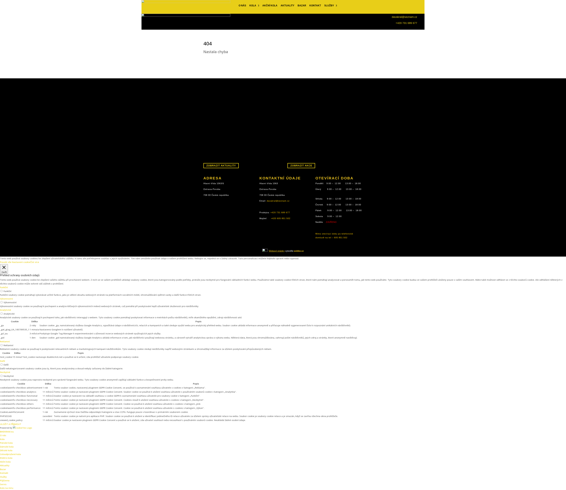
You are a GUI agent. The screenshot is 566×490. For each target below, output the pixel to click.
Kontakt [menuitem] (4, 472)
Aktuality (287, 6)
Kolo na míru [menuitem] (6, 487)
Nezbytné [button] (5, 372)
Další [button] (2, 360)
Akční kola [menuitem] (5, 461)
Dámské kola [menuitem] (7, 446)
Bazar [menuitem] (3, 469)
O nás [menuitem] (3, 435)
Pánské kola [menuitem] (6, 442)
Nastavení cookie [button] (21, 262)
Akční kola (269, 6)
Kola (252, 6)
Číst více (34, 262)
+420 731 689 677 (406, 23)
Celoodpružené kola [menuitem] (10, 454)
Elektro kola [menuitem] (6, 457)
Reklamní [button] (5, 341)
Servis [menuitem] (3, 484)
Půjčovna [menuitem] (4, 480)
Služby (329, 6)
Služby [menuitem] (3, 476)
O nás (242, 6)
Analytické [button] (5, 309)
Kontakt (315, 6)
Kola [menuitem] (2, 439)
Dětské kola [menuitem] (6, 450)
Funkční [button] (4, 287)
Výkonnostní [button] (6, 298)
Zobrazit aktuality (221, 165)
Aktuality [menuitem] (4, 465)
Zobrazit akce (301, 165)
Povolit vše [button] (5, 262)
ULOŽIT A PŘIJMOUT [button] (10, 424)
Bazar (302, 6)
